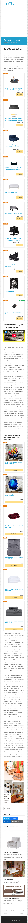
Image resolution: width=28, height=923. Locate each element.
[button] (24, 4)
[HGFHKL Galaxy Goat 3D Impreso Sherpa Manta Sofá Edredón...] (14, 452)
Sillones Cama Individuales (10, 852)
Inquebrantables (9, 291)
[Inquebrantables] (14, 283)
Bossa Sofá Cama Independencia (13, 213)
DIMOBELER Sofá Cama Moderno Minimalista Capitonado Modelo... (14, 119)
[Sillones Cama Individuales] (14, 840)
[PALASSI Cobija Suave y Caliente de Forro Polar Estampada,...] (14, 515)
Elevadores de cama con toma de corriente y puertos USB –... (13, 239)
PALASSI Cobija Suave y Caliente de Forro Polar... (14, 526)
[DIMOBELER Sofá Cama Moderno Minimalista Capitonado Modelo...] (14, 107)
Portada (5, 42)
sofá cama (12, 55)
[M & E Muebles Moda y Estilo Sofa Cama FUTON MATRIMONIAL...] (14, 162)
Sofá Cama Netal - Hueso (11, 192)
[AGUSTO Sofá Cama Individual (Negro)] (14, 306)
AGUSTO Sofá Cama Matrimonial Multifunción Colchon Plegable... (13, 89)
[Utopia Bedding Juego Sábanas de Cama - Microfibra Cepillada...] (14, 547)
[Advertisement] (14, 22)
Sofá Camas (7, 808)
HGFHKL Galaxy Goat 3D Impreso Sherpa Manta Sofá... (13, 463)
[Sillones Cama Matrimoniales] (14, 890)
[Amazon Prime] (21, 149)
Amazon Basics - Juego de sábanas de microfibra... (14, 590)
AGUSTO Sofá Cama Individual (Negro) (13, 313)
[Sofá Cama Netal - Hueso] (14, 186)
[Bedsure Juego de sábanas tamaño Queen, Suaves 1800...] (14, 611)
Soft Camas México (12, 920)
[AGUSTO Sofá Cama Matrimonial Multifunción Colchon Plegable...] (14, 80)
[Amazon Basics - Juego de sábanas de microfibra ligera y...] (14, 579)
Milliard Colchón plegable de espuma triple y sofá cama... (12, 145)
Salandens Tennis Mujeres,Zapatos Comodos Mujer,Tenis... (12, 264)
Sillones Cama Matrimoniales (11, 898)
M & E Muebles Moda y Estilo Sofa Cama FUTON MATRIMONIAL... (14, 168)
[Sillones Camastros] (14, 869)
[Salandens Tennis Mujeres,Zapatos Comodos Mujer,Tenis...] (14, 256)
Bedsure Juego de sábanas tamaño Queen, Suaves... (14, 622)
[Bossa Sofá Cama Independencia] (14, 208)
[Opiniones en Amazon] (14, 114)
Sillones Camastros (8, 879)
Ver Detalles (19, 94)
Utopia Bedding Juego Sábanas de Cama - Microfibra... (14, 558)
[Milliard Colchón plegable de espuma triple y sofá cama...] (14, 137)
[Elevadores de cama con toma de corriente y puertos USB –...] (14, 231)
